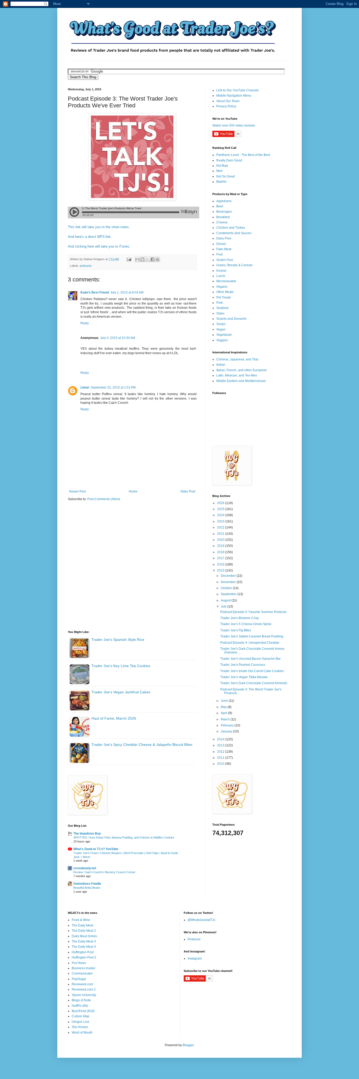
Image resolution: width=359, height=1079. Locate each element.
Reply (84, 323)
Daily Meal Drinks (84, 936)
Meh (219, 171)
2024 (221, 515)
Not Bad (222, 165)
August (226, 600)
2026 (221, 503)
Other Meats (225, 292)
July (224, 606)
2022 (221, 527)
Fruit (219, 254)
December (229, 576)
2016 (221, 564)
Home (133, 491)
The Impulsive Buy (87, 833)
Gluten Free (224, 260)
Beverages (224, 211)
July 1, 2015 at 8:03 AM (126, 292)
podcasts (86, 265)
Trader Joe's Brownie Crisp (239, 618)
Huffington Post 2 (84, 957)
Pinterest (194, 939)
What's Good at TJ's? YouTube (95, 849)
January (227, 731)
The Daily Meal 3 (84, 941)
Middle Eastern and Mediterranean (241, 381)
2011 (221, 758)
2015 (221, 570)
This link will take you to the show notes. (99, 227)
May (224, 707)
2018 (221, 552)
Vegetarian (224, 335)
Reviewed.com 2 (84, 989)
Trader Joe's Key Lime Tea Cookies (120, 666)
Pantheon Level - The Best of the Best (243, 155)
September (229, 594)
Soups (220, 324)
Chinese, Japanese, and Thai (237, 359)
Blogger (188, 1045)
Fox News (79, 963)
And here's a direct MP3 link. (90, 237)
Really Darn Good (229, 160)
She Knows (80, 1027)
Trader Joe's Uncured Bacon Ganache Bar (250, 659)
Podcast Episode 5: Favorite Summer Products (253, 612)
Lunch (220, 276)
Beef (219, 206)
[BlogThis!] (142, 259)
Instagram (195, 958)
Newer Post (77, 491)
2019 (221, 546)
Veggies (222, 340)
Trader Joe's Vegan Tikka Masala (244, 677)
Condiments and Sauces (234, 233)
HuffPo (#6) (80, 1006)
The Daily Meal (82, 925)
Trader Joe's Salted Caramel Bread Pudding (251, 636)
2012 (221, 751)
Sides (220, 313)
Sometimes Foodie (87, 884)
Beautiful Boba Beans (86, 887)
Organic (222, 287)
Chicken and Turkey (230, 227)
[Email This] (137, 259)
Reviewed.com (82, 984)
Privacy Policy (226, 106)
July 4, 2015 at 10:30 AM (117, 338)
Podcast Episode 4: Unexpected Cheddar (249, 643)
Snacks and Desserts (231, 319)
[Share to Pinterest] (157, 259)
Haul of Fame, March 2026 (113, 718)
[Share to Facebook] (152, 259)
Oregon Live (80, 1022)
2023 (221, 521)
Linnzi (84, 387)
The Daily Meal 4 (84, 947)
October (227, 588)
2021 (221, 534)
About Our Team (227, 101)
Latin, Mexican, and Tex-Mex (236, 375)
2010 (221, 764)
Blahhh (221, 182)
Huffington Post (83, 952)
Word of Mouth (82, 1032)
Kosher (221, 271)
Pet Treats (223, 297)
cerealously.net (84, 868)
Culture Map (80, 1016)
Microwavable (226, 281)
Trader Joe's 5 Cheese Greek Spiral (245, 624)
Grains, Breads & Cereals (234, 265)
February (227, 725)
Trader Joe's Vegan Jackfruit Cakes (120, 692)
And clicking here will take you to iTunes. (99, 246)
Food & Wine (81, 920)
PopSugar (79, 979)
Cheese (222, 222)
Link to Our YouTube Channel (237, 90)
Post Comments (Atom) (103, 499)
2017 (221, 558)
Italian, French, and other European (241, 370)
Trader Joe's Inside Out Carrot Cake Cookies (252, 671)
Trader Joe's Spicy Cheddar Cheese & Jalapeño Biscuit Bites (141, 744)
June (225, 701)
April (224, 713)
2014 (221, 739)
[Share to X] (147, 259)
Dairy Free (223, 238)
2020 (221, 540)
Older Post (187, 491)
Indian (220, 364)
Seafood (222, 308)
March (225, 719)
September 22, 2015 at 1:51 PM (113, 387)
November (229, 582)
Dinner (221, 244)
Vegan (220, 329)
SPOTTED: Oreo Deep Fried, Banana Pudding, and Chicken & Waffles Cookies (123, 837)
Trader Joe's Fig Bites (235, 630)
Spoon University (84, 995)
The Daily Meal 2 (84, 931)
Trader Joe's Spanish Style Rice (117, 639)
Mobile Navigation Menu (233, 95)
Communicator (82, 973)
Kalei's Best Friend (94, 292)
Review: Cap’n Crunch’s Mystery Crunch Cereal (104, 872)
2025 (221, 509)
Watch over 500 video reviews (233, 125)
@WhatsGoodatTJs (201, 920)
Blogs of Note (81, 1000)
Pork (219, 303)
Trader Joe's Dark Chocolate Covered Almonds (253, 683)
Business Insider (83, 968)
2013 (221, 745)
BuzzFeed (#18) (83, 1011)
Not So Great (225, 176)
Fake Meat (223, 249)
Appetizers (224, 201)
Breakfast (223, 217)
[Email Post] (128, 259)
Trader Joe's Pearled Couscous (242, 665)
